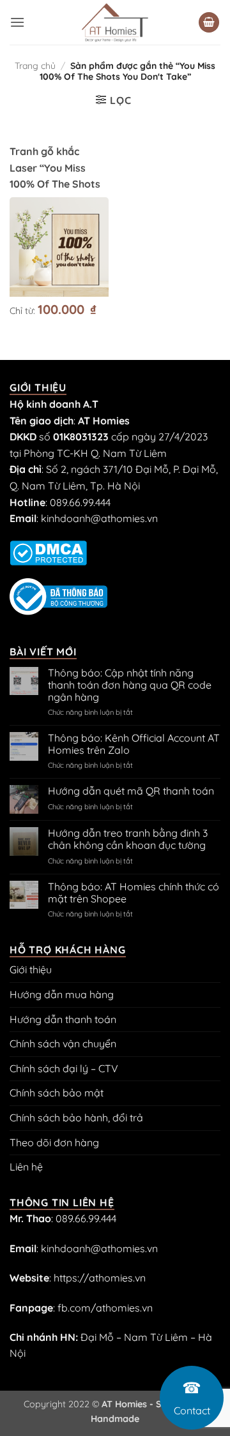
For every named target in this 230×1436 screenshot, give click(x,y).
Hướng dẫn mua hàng (62, 994)
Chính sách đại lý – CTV (64, 1068)
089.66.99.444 (80, 502)
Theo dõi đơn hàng (54, 1142)
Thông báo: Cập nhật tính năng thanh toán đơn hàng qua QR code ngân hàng (129, 685)
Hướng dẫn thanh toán (63, 1019)
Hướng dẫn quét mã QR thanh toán (131, 791)
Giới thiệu (31, 969)
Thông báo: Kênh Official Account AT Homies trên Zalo (134, 744)
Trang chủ (35, 65)
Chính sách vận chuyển (63, 1043)
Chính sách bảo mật (56, 1092)
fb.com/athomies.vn (105, 1307)
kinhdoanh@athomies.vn (99, 518)
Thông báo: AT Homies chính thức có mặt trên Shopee (133, 893)
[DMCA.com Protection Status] (48, 551)
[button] (17, 22)
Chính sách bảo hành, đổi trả (76, 1117)
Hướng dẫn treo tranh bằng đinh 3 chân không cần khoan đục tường (128, 839)
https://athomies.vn (100, 1277)
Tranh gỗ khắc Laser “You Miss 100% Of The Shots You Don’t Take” (55, 176)
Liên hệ (26, 1166)
